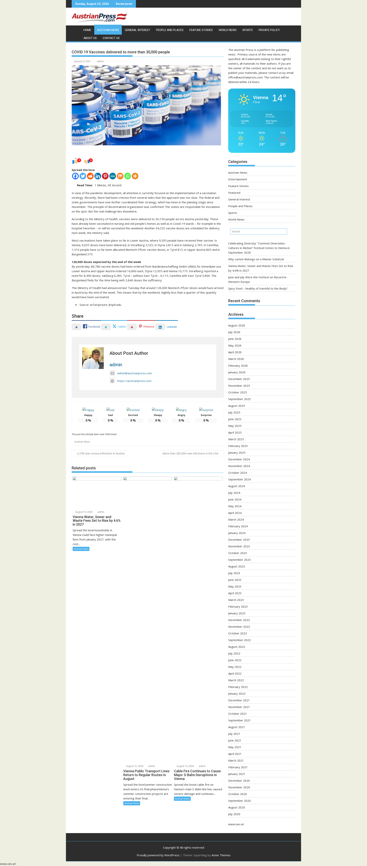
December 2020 (239, 780)
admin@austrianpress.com (134, 373)
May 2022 (234, 667)
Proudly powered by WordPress (158, 855)
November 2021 (239, 707)
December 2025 (239, 379)
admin (100, 61)
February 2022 (238, 687)
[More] (135, 176)
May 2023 (234, 586)
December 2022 (239, 620)
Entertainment (237, 179)
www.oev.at (236, 824)
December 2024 (239, 459)
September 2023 (239, 560)
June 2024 (234, 499)
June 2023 (234, 580)
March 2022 (236, 680)
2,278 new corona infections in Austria (100, 453)
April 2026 (235, 352)
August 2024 (236, 486)
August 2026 (236, 325)
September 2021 (239, 720)
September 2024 (239, 479)
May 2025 (234, 426)
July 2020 (234, 814)
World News (227, 30)
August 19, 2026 (84, 512)
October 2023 (237, 553)
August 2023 (236, 566)
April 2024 (235, 513)
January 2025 (236, 452)
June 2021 (234, 740)
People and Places (170, 30)
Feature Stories (201, 30)
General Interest (137, 30)
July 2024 (234, 493)
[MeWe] (112, 176)
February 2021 (238, 767)
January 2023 (236, 613)
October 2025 (237, 392)
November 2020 (239, 787)
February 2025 (238, 446)
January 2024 (236, 533)
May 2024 (234, 506)
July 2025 (234, 412)
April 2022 (235, 673)
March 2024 (236, 519)
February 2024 (238, 526)
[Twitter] (83, 176)
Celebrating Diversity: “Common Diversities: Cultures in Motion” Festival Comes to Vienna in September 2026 (259, 247)
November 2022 (239, 626)
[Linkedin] (97, 176)
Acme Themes (221, 855)
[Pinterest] (105, 176)
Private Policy (269, 30)
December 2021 (239, 700)
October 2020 (237, 794)
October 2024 (237, 473)
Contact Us (111, 38)
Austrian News (108, 30)
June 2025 (234, 419)
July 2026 (234, 332)
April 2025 (235, 432)
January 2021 (236, 774)
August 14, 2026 (185, 766)
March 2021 (236, 760)
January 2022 (236, 693)
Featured (234, 193)
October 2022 (237, 633)
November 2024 (239, 466)
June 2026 (234, 339)
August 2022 (236, 647)
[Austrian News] (75, 29)
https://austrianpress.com (134, 381)
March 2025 (236, 439)
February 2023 (238, 606)
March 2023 (236, 600)
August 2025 (236, 406)
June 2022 (234, 660)
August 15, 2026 (134, 766)
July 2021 (234, 734)
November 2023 (239, 546)
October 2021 (237, 713)
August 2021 (236, 727)
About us (90, 38)
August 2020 (236, 807)
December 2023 (239, 539)
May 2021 (234, 747)
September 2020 (239, 801)
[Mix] (120, 176)
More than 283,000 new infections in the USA (190, 453)
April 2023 (235, 593)
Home (87, 30)
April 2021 (235, 754)
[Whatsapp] (127, 176)
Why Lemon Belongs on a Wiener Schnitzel (256, 259)
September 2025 (239, 399)
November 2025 (239, 385)
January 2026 (236, 372)
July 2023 (234, 573)
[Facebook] (75, 176)
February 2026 (238, 365)
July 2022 (234, 653)
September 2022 (239, 640)
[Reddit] (90, 176)
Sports (247, 30)
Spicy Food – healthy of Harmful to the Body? (257, 288)
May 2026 (234, 345)
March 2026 (236, 359)
